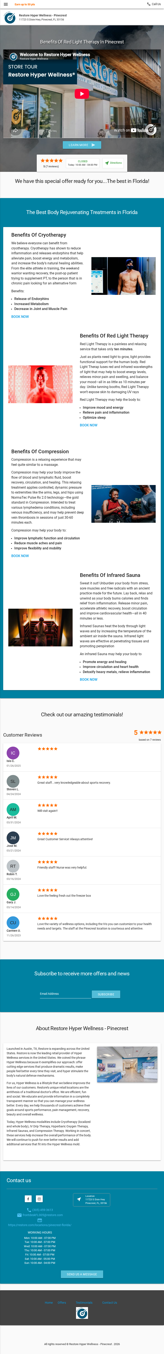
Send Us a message (82, 1274)
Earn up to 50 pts (25, 4)
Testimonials (84, 1302)
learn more (82, 145)
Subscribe (106, 994)
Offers (62, 1302)
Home (49, 1302)
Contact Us (109, 1302)
